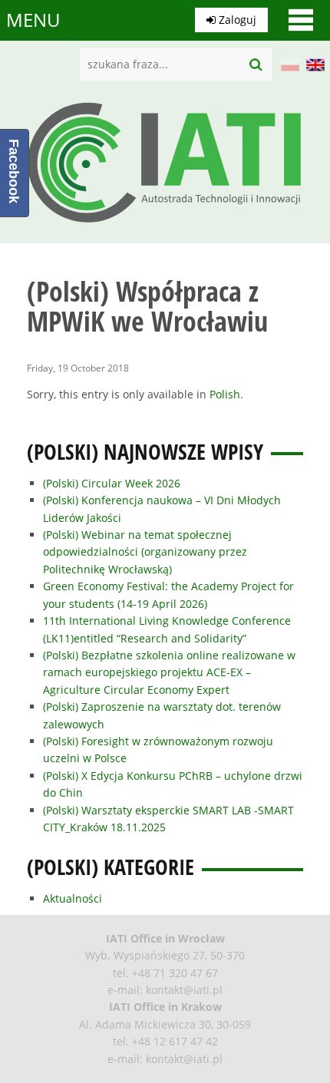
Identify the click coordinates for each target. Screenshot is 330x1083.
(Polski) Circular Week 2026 (111, 483)
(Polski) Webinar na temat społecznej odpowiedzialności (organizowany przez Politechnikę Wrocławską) (145, 551)
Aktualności (72, 898)
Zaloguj (236, 19)
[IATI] (165, 227)
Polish (225, 394)
